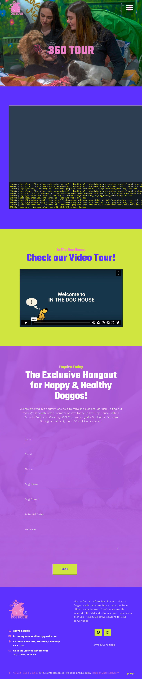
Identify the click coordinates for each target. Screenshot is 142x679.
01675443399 (21, 631)
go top (130, 673)
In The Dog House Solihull (23, 672)
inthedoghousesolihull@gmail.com (34, 636)
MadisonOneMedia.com (105, 672)
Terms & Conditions (103, 644)
